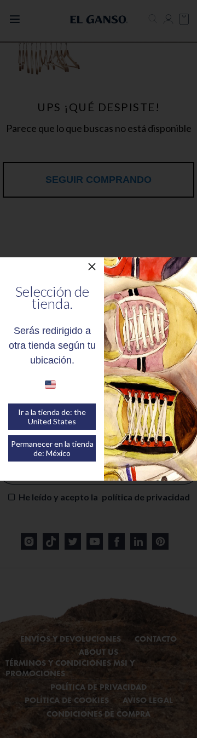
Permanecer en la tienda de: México (52, 448)
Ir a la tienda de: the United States (52, 416)
